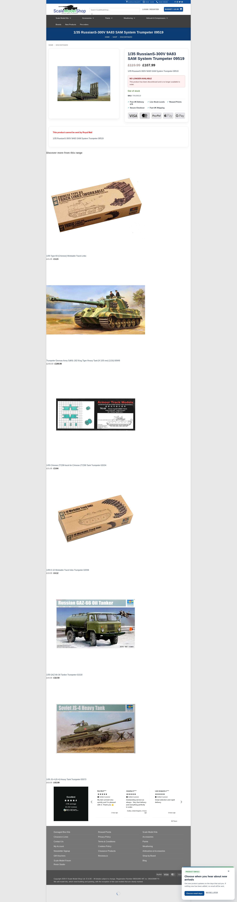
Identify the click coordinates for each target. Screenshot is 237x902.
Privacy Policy (104, 837)
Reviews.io (103, 856)
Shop (115, 37)
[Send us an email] (182, 2)
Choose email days (194, 893)
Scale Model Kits (62, 18)
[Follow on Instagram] (177, 2)
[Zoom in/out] (48, 887)
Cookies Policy (104, 846)
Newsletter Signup (62, 851)
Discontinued (126, 37)
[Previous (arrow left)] (48, 897)
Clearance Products (107, 851)
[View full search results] (91, 6)
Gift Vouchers (59, 856)
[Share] (63, 887)
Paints (107, 18)
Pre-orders (84, 24)
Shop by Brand (149, 856)
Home (107, 37)
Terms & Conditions (106, 841)
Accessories (87, 18)
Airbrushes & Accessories (154, 851)
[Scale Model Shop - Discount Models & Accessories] (70, 9)
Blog (145, 861)
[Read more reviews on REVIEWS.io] (71, 810)
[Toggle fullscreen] (56, 887)
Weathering (128, 18)
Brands (58, 24)
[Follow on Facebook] (175, 2)
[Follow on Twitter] (179, 2)
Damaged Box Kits (62, 832)
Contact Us (58, 841)
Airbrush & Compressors (155, 18)
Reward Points (104, 832)
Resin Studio (59, 864)
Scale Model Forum (62, 861)
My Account (59, 846)
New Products (70, 24)
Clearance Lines (61, 837)
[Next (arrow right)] (56, 897)
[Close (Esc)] (70, 887)
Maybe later (212, 893)
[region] (136, 802)
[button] (92, 802)
